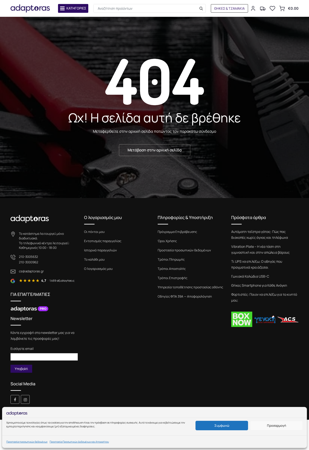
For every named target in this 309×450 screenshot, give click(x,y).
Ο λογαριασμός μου (98, 268)
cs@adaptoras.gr (31, 271)
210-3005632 (28, 257)
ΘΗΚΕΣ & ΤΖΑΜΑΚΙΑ (229, 8)
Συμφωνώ (221, 425)
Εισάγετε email (22, 348)
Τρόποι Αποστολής (172, 268)
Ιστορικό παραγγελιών (100, 250)
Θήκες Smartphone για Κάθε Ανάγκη (259, 285)
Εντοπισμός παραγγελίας (102, 241)
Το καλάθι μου (94, 259)
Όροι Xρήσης (167, 241)
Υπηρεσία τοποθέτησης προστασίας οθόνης (190, 287)
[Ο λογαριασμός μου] (253, 8)
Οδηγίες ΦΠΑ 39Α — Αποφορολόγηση (185, 296)
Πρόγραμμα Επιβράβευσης (177, 232)
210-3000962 (28, 262)
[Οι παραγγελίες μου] (262, 8)
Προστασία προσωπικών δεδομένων (27, 441)
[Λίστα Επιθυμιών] (272, 8)
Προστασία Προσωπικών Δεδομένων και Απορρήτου (79, 441)
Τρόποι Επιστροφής (172, 278)
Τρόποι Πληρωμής (171, 259)
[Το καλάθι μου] (282, 8)
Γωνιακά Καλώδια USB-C (250, 276)
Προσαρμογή (276, 425)
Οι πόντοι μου (94, 232)
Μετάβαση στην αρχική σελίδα (155, 149)
